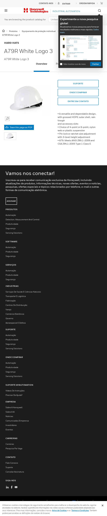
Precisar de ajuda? (14, 395)
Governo (9, 318)
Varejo (8, 309)
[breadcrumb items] (3, 31)
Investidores (11, 425)
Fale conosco (12, 463)
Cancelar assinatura (15, 472)
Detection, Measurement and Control (22, 219)
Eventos (9, 429)
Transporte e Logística (16, 296)
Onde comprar (78, 92)
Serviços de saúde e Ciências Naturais (23, 292)
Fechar (95, 64)
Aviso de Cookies (59, 510)
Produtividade (12, 224)
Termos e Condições (80, 510)
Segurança (10, 228)
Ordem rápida (87, 3)
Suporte (78, 83)
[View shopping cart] (101, 3)
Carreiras (10, 444)
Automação (11, 215)
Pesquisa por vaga (14, 448)
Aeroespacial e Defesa (16, 323)
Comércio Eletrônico (15, 314)
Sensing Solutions (14, 233)
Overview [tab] (41, 63)
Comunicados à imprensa (17, 420)
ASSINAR (11, 201)
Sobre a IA (10, 412)
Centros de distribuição (16, 305)
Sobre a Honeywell (14, 407)
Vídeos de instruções (15, 390)
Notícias (9, 416)
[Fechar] (102, 505)
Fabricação (11, 300)
